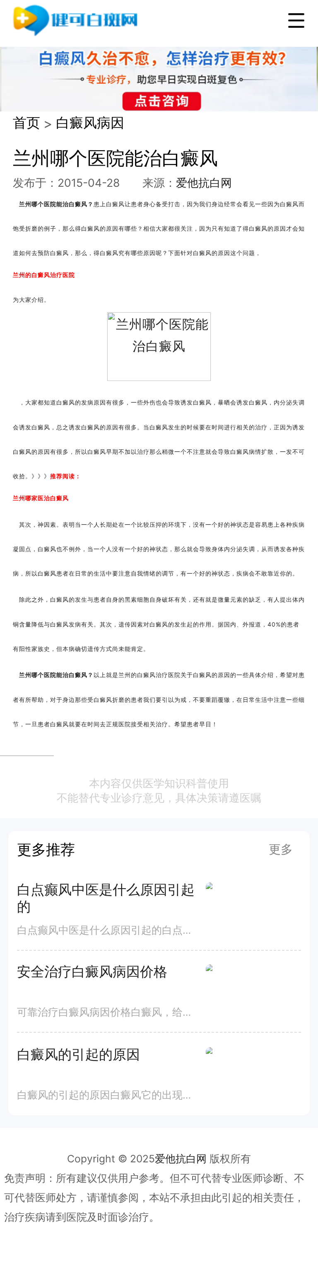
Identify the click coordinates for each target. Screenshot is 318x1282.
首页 (26, 122)
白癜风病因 (90, 122)
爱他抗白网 (204, 182)
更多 (281, 849)
